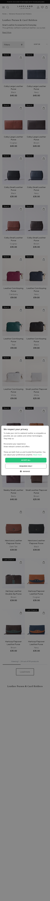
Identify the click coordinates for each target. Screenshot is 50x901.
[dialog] (25, 450)
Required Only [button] (25, 466)
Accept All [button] (25, 460)
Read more (37, 455)
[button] (25, 471)
